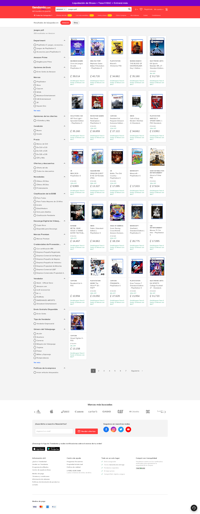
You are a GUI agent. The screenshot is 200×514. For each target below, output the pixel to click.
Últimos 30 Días (43, 181)
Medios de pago (38, 473)
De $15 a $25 (42, 151)
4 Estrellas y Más (43, 120)
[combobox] (99, 9)
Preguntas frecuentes (75, 461)
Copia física (41, 225)
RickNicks (40, 297)
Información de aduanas (41, 479)
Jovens (39, 205)
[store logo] (43, 9)
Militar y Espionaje (44, 354)
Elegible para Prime (44, 62)
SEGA (39, 92)
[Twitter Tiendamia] (121, 429)
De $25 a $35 (42, 154)
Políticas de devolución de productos (46, 482)
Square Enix (41, 106)
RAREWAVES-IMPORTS (46, 300)
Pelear (39, 351)
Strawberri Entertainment (46, 304)
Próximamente (42, 188)
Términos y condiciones (41, 476)
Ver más (37, 111)
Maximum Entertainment (46, 95)
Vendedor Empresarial (45, 324)
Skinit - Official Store (45, 283)
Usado (39, 134)
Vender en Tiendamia (40, 464)
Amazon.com (42, 286)
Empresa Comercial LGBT (46, 269)
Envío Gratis (41, 314)
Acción (39, 334)
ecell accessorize (43, 290)
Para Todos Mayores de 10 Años (50, 201)
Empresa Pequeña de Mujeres (48, 259)
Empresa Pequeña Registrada (48, 252)
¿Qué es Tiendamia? (39, 461)
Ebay (76, 23)
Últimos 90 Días (43, 185)
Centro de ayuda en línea (41, 470)
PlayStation (41, 82)
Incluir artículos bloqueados (47, 372)
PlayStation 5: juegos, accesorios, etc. (51, 45)
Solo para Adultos (44, 212)
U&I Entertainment (44, 99)
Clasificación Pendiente (46, 215)
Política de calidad (73, 467)
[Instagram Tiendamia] (113, 429)
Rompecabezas (43, 358)
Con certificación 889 (45, 249)
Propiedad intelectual (75, 464)
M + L (39, 293)
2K (38, 102)
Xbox (39, 85)
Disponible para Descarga (47, 229)
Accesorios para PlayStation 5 (49, 52)
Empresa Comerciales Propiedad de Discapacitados (51, 273)
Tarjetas (40, 347)
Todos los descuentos (45, 171)
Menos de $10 (42, 144)
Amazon (65, 23)
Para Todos (41, 198)
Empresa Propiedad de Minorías (49, 266)
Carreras (40, 340)
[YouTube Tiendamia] (128, 429)
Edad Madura (42, 208)
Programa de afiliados (40, 467)
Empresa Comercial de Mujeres (49, 256)
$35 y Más (41, 158)
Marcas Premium (43, 239)
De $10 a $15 (42, 147)
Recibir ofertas (88, 431)
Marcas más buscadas (100, 404)
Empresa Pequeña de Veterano (49, 263)
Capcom (40, 89)
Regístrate (148, 9)
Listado (35, 485)
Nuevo (39, 130)
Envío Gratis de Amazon (46, 72)
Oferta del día (42, 168)
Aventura (40, 337)
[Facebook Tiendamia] (106, 429)
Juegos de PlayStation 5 (46, 48)
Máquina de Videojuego (46, 344)
